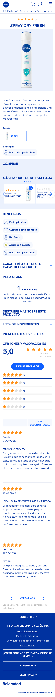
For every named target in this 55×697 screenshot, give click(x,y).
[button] (31, 188)
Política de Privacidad (27, 636)
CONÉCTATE (27, 617)
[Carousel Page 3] (28, 181)
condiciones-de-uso (27, 631)
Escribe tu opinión (27, 366)
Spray (32, 11)
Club (26, 674)
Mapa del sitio (27, 645)
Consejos (27, 665)
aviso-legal (43, 640)
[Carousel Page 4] (30, 181)
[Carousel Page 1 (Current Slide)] (24, 181)
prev (4, 194)
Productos (12, 11)
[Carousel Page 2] (26, 181)
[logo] (6, 4)
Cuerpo (23, 11)
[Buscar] (33, 4)
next (51, 194)
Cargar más (27, 598)
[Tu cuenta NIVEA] (40, 4)
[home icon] (4, 11)
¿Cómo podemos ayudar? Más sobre (27, 655)
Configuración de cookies (20, 640)
